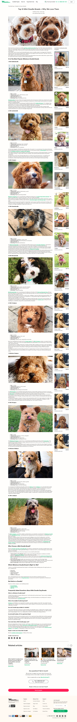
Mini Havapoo (13, 391)
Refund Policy (45, 711)
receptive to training (34, 249)
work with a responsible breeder (30, 625)
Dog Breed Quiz (25, 577)
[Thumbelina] (61, 186)
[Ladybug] (61, 206)
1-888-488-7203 (51, 715)
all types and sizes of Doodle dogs (19, 548)
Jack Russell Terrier (16, 535)
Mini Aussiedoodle (14, 244)
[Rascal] (61, 85)
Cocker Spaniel (28, 341)
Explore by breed (27, 706)
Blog (34, 706)
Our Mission (35, 708)
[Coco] (61, 65)
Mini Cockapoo (37, 341)
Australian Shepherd (40, 244)
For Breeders (35, 711)
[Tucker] (61, 246)
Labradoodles (43, 150)
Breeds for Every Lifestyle (20, 6)
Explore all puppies (27, 703)
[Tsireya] (61, 367)
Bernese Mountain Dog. (43, 292)
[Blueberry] (61, 166)
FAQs (44, 701)
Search (25, 701)
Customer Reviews (36, 701)
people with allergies (19, 554)
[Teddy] (61, 126)
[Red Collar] (61, 347)
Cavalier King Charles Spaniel (42, 196)
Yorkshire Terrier (14, 586)
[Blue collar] (61, 307)
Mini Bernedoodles (12, 292)
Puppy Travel (35, 703)
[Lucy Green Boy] (61, 287)
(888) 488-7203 (62, 1)
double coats (41, 299)
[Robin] (61, 146)
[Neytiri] (61, 448)
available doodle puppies (16, 632)
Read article (10, 666)
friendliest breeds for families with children (20, 151)
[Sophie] (61, 428)
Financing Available (51, 1)
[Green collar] (61, 327)
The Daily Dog (11, 6)
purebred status (21, 598)
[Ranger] (61, 226)
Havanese (12, 393)
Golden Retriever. (39, 103)
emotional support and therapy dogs (37, 199)
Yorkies (16, 628)
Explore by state (26, 708)
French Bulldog (13, 585)
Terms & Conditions (46, 708)
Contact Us (45, 703)
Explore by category (27, 711)
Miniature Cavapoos (12, 196)
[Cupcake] (61, 267)
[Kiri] (61, 408)
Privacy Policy (45, 706)
